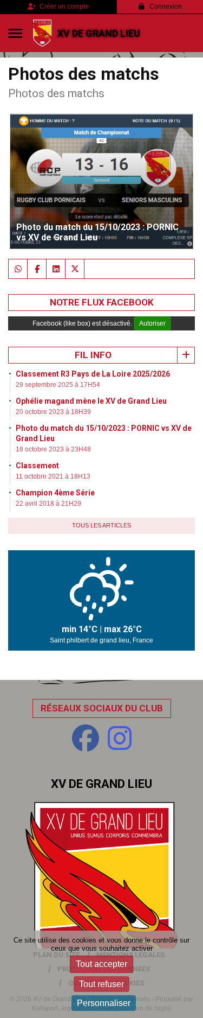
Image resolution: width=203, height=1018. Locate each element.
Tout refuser (101, 984)
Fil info (93, 354)
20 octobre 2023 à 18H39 (53, 412)
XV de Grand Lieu (98, 33)
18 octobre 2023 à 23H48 (53, 449)
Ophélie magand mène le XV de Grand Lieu (91, 401)
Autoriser (152, 323)
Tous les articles (101, 525)
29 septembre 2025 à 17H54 (58, 385)
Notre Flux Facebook (102, 302)
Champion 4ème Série (55, 492)
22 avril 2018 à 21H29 (48, 503)
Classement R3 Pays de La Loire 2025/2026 (93, 374)
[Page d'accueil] (42, 33)
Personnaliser (103, 1003)
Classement (37, 465)
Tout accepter (101, 964)
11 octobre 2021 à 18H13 (53, 476)
